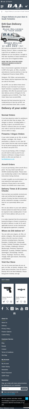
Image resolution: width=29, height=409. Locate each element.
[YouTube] (21, 308)
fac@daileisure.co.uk (8, 159)
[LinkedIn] (17, 308)
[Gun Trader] (14, 313)
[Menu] (2, 6)
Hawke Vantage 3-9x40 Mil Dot (21, 297)
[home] (1, 11)
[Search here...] (22, 6)
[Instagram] (12, 308)
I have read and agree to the (10, 393)
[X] (7, 308)
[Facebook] (2, 308)
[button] (8, 290)
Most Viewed (6, 279)
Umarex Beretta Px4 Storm (7, 297)
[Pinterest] (26, 308)
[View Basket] (26, 6)
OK (27, 398)
